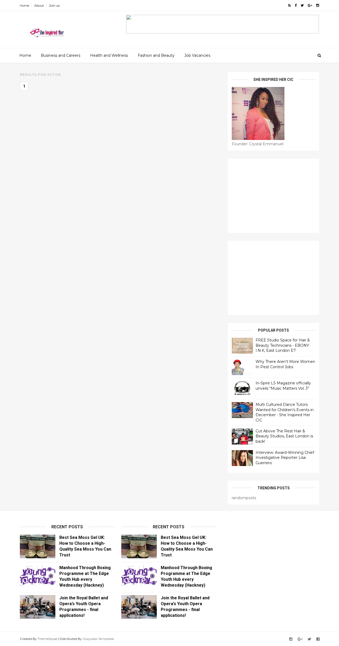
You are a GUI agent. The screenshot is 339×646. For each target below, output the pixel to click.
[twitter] (302, 5)
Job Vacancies (197, 55)
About (39, 5)
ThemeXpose (47, 639)
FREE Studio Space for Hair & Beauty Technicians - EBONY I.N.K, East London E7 (283, 345)
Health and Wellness (109, 55)
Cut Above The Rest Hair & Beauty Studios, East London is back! (284, 436)
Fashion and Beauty (156, 55)
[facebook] (296, 5)
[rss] (289, 5)
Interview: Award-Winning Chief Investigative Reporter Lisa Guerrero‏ (285, 457)
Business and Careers (60, 55)
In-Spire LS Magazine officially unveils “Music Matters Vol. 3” (283, 386)
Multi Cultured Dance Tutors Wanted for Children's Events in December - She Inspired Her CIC (285, 412)
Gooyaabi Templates (98, 639)
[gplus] (310, 5)
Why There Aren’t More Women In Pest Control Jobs (285, 364)
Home (24, 5)
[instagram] (317, 5)
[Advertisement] (273, 195)
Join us (54, 5)
